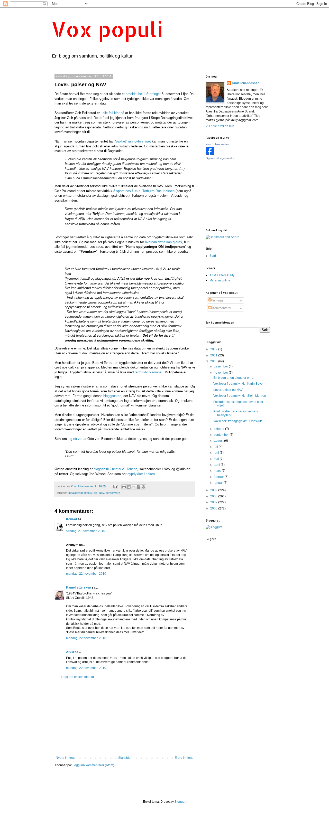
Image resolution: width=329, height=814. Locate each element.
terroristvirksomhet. (149, 372)
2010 (214, 361)
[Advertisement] (124, 717)
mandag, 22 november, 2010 (86, 573)
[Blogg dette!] (128, 486)
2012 (214, 349)
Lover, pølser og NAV (228, 390)
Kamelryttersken (78, 587)
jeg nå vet (75, 439)
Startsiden (125, 758)
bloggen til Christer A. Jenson (115, 469)
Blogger (180, 801)
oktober (219, 429)
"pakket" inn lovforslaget (132, 141)
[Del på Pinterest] (143, 486)
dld (95, 492)
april (217, 465)
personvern (113, 492)
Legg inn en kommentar (77, 677)
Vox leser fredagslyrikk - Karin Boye (238, 383)
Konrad (71, 519)
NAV (101, 492)
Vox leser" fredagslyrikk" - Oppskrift (237, 421)
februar (219, 477)
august (219, 440)
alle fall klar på (113, 113)
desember (221, 366)
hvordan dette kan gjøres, (164, 242)
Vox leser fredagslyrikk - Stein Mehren (239, 395)
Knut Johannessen (245, 83)
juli (216, 447)
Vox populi (107, 29)
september (222, 435)
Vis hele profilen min (220, 126)
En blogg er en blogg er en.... (233, 378)
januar (219, 483)
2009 (214, 490)
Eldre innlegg (184, 758)
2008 (214, 496)
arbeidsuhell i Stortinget (143, 94)
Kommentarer (221, 308)
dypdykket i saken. (141, 474)
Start (212, 256)
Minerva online (219, 280)
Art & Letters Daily (221, 275)
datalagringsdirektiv (80, 492)
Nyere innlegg (66, 758)
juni (217, 453)
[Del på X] (133, 486)
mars (218, 470)
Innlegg (217, 300)
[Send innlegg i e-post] (115, 486)
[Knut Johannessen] (210, 154)
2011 (214, 355)
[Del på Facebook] (138, 486)
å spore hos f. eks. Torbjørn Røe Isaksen (143, 191)
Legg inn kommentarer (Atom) (93, 765)
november (221, 372)
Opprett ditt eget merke (220, 158)
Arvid (70, 652)
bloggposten (112, 396)
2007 (214, 502)
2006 (214, 508)
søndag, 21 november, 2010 (85, 531)
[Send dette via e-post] (123, 486)
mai (217, 459)
